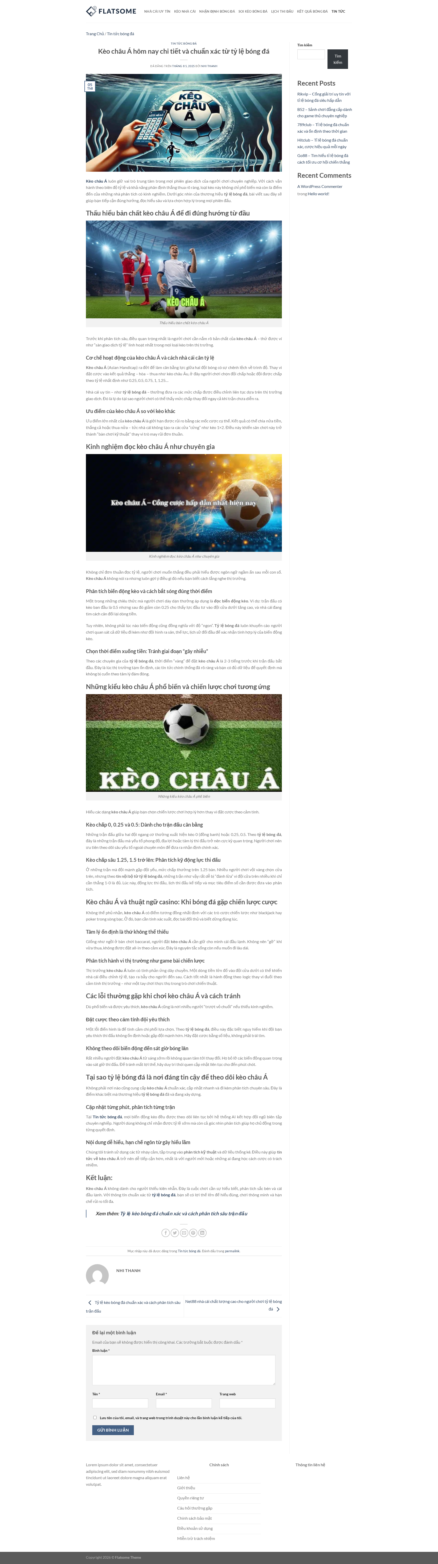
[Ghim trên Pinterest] (193, 1233)
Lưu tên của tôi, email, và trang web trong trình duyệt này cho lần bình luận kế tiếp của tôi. (171, 1418)
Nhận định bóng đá (217, 11)
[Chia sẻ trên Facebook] (165, 1233)
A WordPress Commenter (319, 186)
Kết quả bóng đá (312, 11)
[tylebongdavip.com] (111, 11)
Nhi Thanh (209, 66)
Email (161, 1394)
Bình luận (101, 1350)
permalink (232, 1251)
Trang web (228, 1394)
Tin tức (338, 11)
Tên (96, 1394)
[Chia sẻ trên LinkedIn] (202, 1233)
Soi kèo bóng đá (253, 11)
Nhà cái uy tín (157, 11)
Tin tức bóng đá (120, 33)
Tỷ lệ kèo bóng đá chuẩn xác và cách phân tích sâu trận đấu (183, 1213)
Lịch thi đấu (282, 11)
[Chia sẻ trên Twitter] (175, 1233)
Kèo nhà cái (185, 11)
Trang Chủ (95, 33)
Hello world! (318, 193)
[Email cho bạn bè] (184, 1233)
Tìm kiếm (304, 45)
